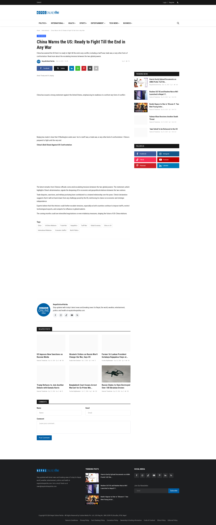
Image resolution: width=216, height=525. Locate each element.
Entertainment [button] (97, 23)
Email (88, 408)
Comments (43, 402)
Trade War (63, 225)
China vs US (107, 225)
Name (39, 408)
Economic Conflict (60, 230)
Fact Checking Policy (98, 520)
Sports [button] (83, 23)
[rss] (171, 475)
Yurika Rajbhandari (107, 360)
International (45, 30)
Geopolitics (73, 225)
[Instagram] (142, 475)
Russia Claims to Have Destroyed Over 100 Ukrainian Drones (116, 386)
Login (164, 2)
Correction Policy (112, 520)
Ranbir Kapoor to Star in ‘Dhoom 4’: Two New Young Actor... (164, 105)
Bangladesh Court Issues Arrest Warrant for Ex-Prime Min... (83, 386)
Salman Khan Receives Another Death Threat (163, 118)
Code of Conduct (149, 520)
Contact (39, 2)
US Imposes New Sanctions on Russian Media (50, 355)
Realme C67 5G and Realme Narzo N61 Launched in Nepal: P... (163, 93)
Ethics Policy (161, 520)
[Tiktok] (148, 475)
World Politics (74, 230)
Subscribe (173, 491)
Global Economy (95, 225)
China (39, 225)
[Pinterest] (159, 475)
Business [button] (127, 23)
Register (171, 2)
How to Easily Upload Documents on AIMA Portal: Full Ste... (162, 80)
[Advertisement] (133, 12)
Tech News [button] (113, 23)
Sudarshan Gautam (75, 360)
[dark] (177, 2)
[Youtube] (154, 475)
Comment (40, 419)
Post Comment (44, 438)
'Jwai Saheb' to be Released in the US (163, 129)
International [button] (57, 23)
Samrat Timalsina (42, 360)
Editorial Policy (172, 520)
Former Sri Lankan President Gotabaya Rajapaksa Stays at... (115, 355)
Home (38, 30)
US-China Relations (50, 225)
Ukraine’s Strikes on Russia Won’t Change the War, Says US (83, 355)
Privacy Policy (84, 520)
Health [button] (71, 23)
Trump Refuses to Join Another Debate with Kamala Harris (50, 386)
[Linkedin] (165, 475)
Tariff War (84, 225)
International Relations (45, 230)
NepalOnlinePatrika (48, 61)
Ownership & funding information (131, 520)
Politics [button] (42, 23)
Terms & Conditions (71, 520)
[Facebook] (136, 475)
